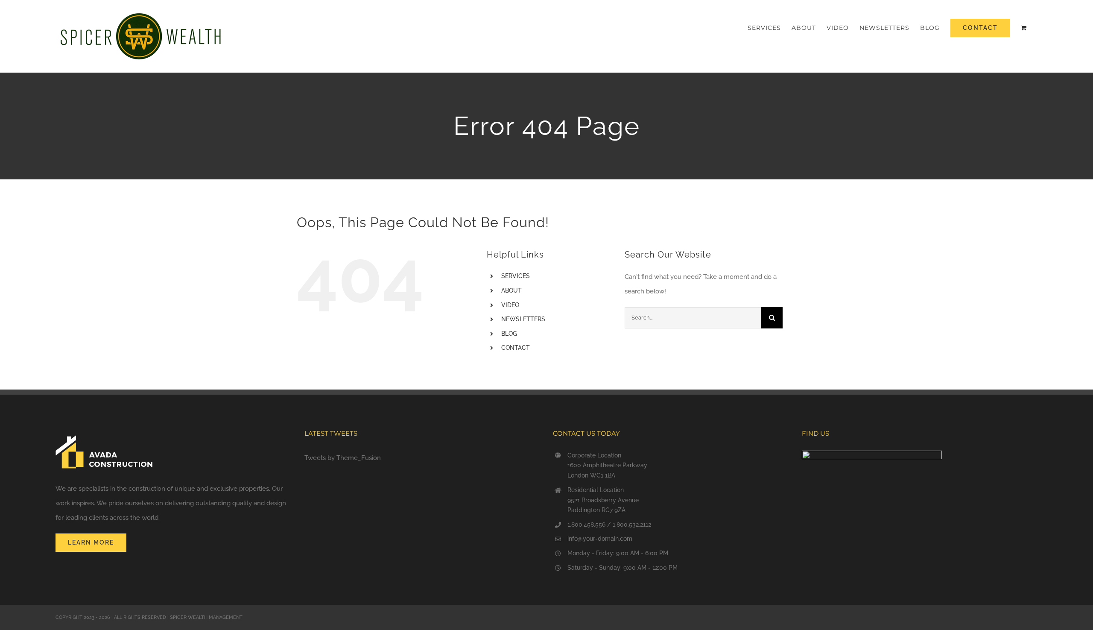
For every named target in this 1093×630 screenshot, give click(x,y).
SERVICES (515, 276)
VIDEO (510, 305)
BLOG (509, 333)
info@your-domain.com (599, 538)
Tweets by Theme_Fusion (342, 458)
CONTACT (515, 347)
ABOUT (511, 290)
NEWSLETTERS (523, 319)
